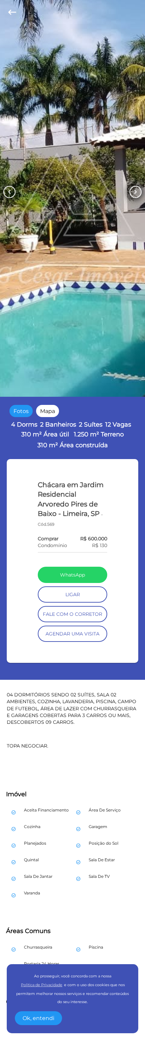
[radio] (21, 411)
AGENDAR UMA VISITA (72, 634)
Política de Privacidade (41, 985)
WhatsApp (72, 575)
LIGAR (72, 594)
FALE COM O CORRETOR (72, 614)
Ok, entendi (38, 1018)
